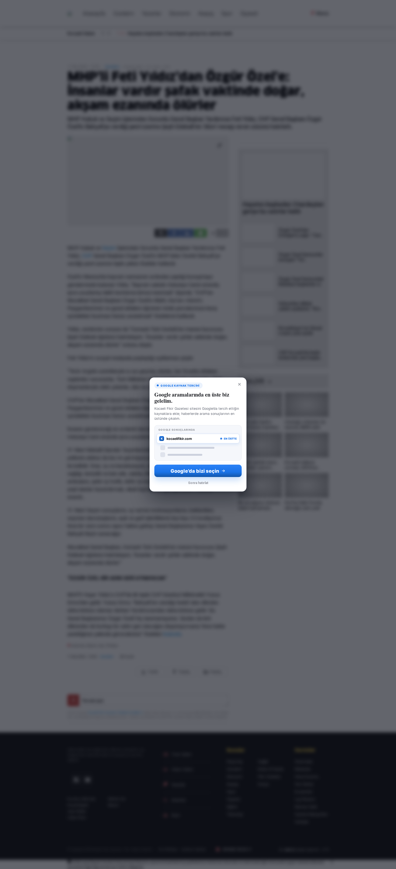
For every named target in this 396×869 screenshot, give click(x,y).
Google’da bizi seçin (195, 471)
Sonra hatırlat (198, 483)
